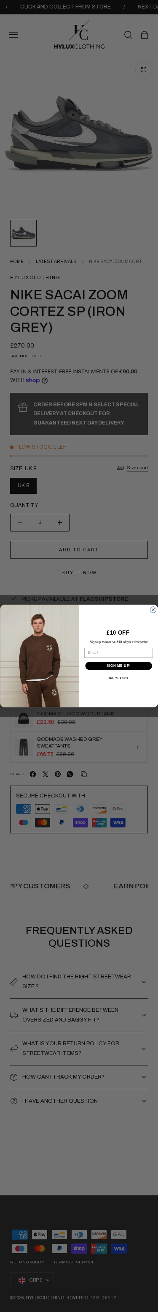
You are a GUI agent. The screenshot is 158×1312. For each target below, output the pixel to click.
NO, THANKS (118, 678)
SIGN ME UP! (118, 666)
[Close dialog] (153, 610)
